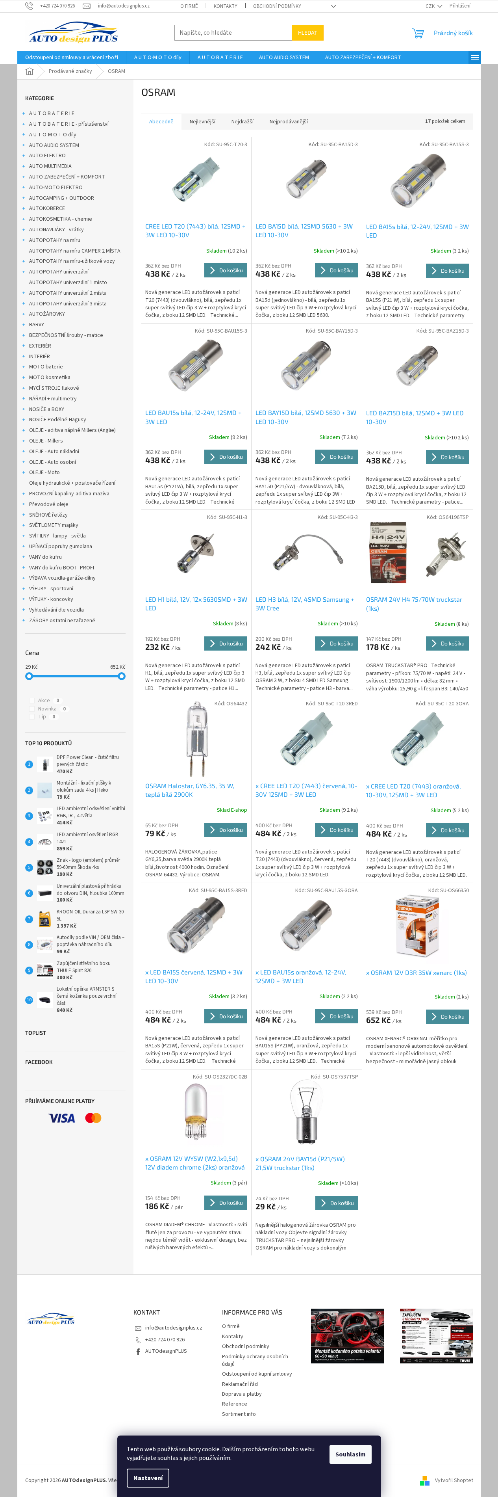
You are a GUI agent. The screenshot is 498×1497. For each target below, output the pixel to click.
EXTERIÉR (40, 346)
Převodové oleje (48, 504)
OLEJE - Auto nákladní (54, 452)
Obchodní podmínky (277, 6)
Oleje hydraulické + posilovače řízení (72, 483)
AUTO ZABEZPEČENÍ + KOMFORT (67, 177)
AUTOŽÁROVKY (47, 314)
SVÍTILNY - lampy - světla (57, 536)
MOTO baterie (46, 367)
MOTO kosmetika (49, 377)
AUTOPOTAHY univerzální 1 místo (68, 282)
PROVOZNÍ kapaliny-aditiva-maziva (69, 494)
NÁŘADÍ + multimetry (53, 399)
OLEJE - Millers (46, 441)
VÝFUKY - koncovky (51, 599)
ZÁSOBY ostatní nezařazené (62, 621)
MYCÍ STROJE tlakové (54, 388)
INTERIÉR (39, 357)
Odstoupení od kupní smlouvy (257, 1374)
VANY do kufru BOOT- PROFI (61, 568)
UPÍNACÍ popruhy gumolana (60, 546)
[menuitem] (71, 57)
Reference (234, 1404)
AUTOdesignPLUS (166, 1351)
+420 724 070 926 (165, 1340)
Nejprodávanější (289, 122)
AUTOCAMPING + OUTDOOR (61, 198)
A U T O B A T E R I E (51, 113)
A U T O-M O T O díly (52, 135)
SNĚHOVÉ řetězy (48, 515)
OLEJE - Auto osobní (52, 462)
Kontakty (225, 6)
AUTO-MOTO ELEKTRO (56, 188)
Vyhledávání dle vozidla (56, 610)
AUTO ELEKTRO (47, 156)
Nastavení (148, 1478)
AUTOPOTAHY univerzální (59, 272)
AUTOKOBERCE (47, 208)
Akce (48, 701)
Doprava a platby (242, 1394)
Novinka (52, 709)
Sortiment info (239, 1414)
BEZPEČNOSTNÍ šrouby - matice (66, 335)
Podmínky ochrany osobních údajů (255, 1360)
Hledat (307, 32)
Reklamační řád (240, 1384)
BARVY (36, 325)
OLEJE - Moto (44, 472)
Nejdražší (242, 122)
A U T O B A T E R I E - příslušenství (69, 124)
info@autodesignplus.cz (173, 1328)
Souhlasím (350, 1454)
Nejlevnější (202, 122)
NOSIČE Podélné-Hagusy (57, 420)
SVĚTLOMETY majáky (53, 525)
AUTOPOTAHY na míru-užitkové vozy (72, 261)
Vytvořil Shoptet (454, 1481)
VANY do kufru (45, 557)
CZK (431, 6)
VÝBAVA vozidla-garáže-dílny (62, 578)
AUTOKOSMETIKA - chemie (60, 219)
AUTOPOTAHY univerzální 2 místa (68, 293)
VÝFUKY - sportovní (51, 589)
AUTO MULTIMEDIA (50, 166)
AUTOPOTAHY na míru (54, 240)
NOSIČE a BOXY (46, 409)
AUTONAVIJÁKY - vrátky (56, 230)
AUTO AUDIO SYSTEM (54, 145)
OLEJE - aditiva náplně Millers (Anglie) (72, 430)
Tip (46, 717)
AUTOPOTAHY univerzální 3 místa (68, 304)
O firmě (189, 6)
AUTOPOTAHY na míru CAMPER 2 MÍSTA (74, 251)
